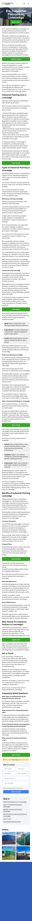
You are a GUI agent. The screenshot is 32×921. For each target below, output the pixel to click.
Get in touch (16, 22)
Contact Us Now (16, 59)
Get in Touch (16, 425)
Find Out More (16, 559)
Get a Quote (16, 163)
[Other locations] (24, 3)
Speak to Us (16, 640)
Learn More (16, 309)
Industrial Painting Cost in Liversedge (14, 802)
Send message (16, 792)
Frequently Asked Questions (12, 822)
